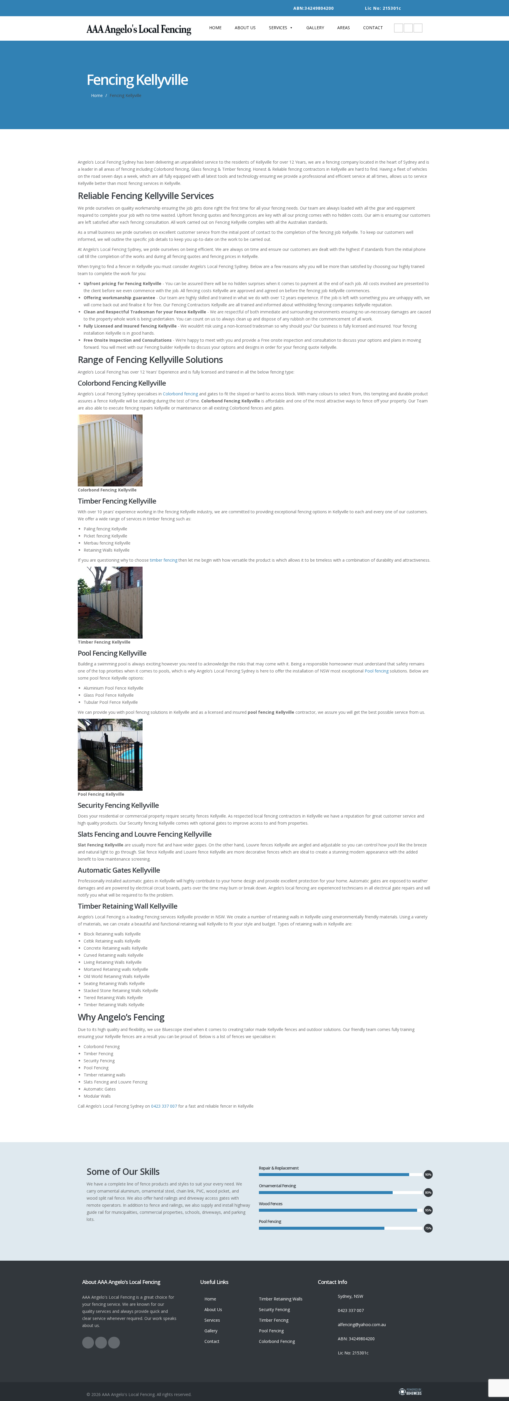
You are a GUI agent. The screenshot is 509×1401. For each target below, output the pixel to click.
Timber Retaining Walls (281, 1299)
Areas (343, 27)
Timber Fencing (273, 1320)
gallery (315, 27)
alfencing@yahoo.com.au (362, 1324)
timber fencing (163, 560)
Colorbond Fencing (277, 1341)
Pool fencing (377, 671)
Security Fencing (274, 1309)
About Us (245, 27)
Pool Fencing (271, 1330)
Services (278, 27)
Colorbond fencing (180, 394)
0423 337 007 (164, 1106)
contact (373, 27)
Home (215, 27)
